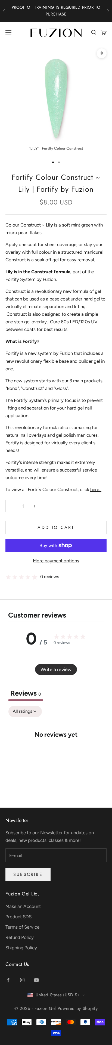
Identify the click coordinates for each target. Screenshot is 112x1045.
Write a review (56, 669)
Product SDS (18, 916)
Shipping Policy (21, 947)
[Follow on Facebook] (8, 980)
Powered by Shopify (78, 1008)
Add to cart (56, 527)
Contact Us (17, 964)
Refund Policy (19, 937)
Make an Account (23, 906)
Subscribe (28, 874)
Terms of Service (22, 927)
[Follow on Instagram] (22, 980)
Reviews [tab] (25, 693)
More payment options (56, 560)
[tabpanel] (56, 750)
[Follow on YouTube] (36, 980)
